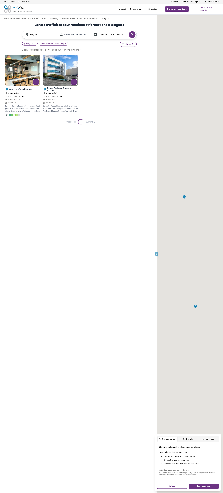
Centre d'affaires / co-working (44, 18)
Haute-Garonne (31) (88, 18)
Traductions (25, 2)
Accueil (122, 9)
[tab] (167, 439)
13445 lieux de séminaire (15, 18)
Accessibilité (11, 2)
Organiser (153, 9)
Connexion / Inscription (191, 2)
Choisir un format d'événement (112, 34)
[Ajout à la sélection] (36, 82)
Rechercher (135, 9)
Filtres (129, 44)
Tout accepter (204, 486)
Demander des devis (177, 9)
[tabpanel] (188, 460)
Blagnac (33, 34)
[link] (205, 9)
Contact (174, 2)
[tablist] (188, 439)
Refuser (172, 486)
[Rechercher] (132, 34)
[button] (184, 197)
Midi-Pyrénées (68, 18)
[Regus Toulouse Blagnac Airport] (60, 86)
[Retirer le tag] (35, 43)
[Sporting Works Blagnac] (22, 86)
